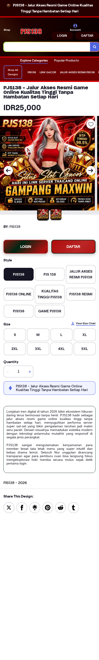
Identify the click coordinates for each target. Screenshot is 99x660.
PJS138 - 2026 (15, 483)
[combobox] (47, 46)
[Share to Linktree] (34, 507)
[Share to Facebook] (21, 507)
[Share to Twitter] (9, 507)
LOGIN (62, 35)
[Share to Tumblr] (73, 507)
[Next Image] (90, 170)
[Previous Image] (8, 170)
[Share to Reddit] (60, 507)
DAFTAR (73, 247)
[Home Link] (31, 31)
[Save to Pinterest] (47, 507)
